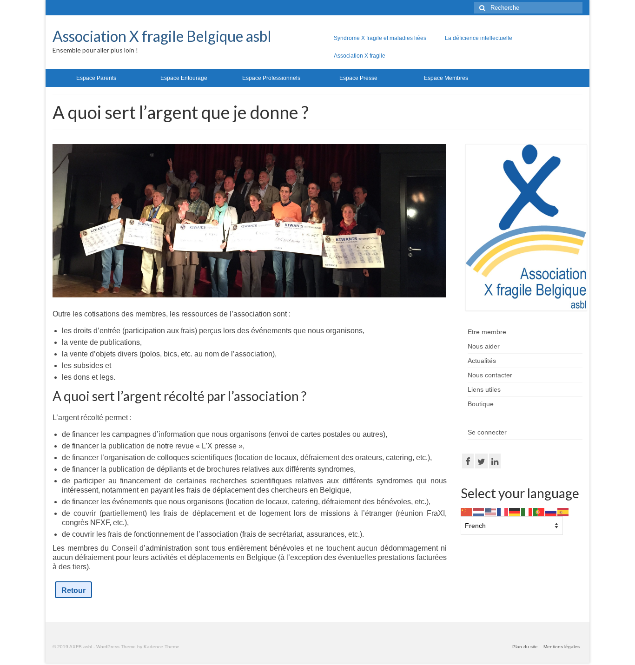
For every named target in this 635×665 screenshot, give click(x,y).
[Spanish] (563, 511)
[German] (515, 511)
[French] (503, 511)
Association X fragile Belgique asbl (162, 36)
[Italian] (527, 511)
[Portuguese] (539, 511)
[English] (491, 511)
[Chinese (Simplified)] (467, 511)
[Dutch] (479, 511)
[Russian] (551, 511)
